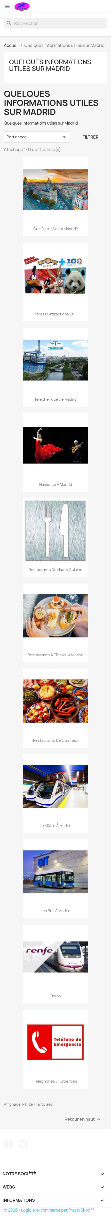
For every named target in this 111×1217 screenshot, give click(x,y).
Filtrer (91, 137)
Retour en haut (83, 1119)
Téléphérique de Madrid (55, 399)
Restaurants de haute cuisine (55, 569)
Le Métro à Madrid (56, 825)
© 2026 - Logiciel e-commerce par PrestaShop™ (49, 1210)
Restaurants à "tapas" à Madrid (55, 654)
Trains (55, 995)
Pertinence (37, 137)
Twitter (23, 1144)
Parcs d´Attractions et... (55, 314)
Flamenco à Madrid (55, 484)
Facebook (8, 1144)
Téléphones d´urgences (55, 1081)
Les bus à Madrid (55, 910)
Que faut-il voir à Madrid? (55, 228)
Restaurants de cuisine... (55, 740)
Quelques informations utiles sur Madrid (50, 65)
